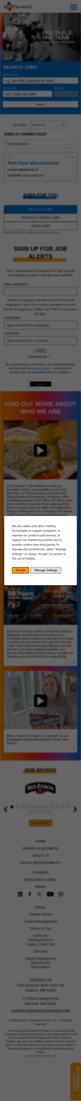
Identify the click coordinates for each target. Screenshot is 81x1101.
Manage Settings (46, 570)
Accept (20, 570)
